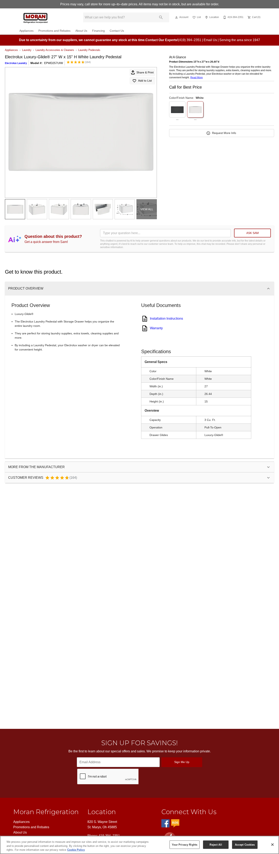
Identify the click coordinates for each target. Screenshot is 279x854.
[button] (176, 17)
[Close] (272, 844)
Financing (98, 30)
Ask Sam (252, 233)
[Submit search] (160, 17)
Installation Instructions (166, 318)
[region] (139, 845)
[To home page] (45, 17)
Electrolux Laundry (16, 63)
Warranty (156, 328)
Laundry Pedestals (89, 50)
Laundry (26, 50)
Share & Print (145, 72)
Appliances (26, 30)
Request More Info (224, 133)
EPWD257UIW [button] (53, 63)
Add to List (145, 80)
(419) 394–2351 (189, 40)
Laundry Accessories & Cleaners (55, 50)
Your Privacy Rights (184, 844)
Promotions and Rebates (54, 30)
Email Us (210, 40)
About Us (81, 30)
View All (146, 209)
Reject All (216, 844)
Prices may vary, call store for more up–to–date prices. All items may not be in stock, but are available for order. (139, 4)
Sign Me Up (181, 762)
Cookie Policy (76, 849)
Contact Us (117, 30)
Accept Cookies (245, 844)
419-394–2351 (109, 835)
